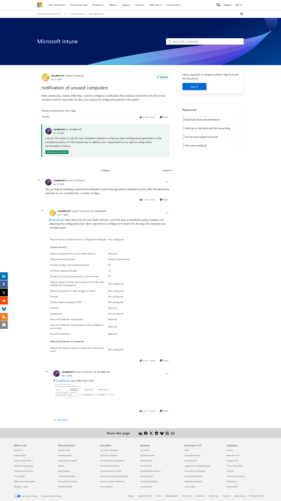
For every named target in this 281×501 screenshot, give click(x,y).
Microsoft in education (109, 450)
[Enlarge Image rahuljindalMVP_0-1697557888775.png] (85, 392)
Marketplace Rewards (193, 481)
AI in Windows (19, 476)
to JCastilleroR (73, 129)
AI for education (106, 486)
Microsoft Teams (146, 476)
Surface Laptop (20, 455)
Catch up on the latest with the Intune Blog (207, 128)
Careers (230, 450)
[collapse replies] (38, 180)
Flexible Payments (65, 486)
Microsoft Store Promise (67, 481)
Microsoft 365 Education (110, 466)
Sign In (238, 4)
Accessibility (231, 481)
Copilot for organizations (23, 466)
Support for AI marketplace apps (197, 466)
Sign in (194, 86)
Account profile (64, 450)
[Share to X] (151, 433)
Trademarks (200, 496)
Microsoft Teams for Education (112, 460)
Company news (233, 460)
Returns (61, 466)
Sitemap (130, 496)
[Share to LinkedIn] (140, 433)
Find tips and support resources (201, 136)
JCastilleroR (57, 75)
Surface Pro (18, 450)
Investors (230, 471)
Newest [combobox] (168, 170)
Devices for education (108, 455)
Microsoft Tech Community (195, 471)
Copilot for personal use (23, 471)
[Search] (218, 5)
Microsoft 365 (145, 466)
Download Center (65, 455)
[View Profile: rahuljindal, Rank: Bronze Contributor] (48, 182)
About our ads (239, 496)
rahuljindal (59, 129)
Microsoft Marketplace (193, 476)
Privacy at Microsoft (234, 466)
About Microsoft (233, 455)
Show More (62, 419)
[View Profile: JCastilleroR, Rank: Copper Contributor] (45, 77)
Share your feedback (196, 145)
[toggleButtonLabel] (241, 14)
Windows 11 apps (21, 486)
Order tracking (64, 471)
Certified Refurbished (66, 476)
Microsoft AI (145, 450)
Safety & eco (214, 496)
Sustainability (232, 486)
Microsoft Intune (78, 14)
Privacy (158, 496)
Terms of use (187, 496)
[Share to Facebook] (145, 433)
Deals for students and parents (112, 481)
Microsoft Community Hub (48, 14)
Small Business (146, 486)
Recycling (226, 496)
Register (228, 4)
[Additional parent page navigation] (66, 14)
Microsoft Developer (193, 455)
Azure (187, 450)
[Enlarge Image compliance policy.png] (91, 296)
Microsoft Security (147, 455)
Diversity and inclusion (236, 476)
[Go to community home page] (39, 4)
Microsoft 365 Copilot (149, 481)
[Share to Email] (172, 433)
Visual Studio (190, 486)
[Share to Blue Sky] (162, 433)
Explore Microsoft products (24, 481)
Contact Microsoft (145, 496)
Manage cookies (171, 496)
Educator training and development (114, 476)
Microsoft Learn (191, 460)
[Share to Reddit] (156, 433)
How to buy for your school (110, 471)
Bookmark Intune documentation (202, 119)
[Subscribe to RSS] (167, 433)
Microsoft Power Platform (150, 471)
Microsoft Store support (67, 460)
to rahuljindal (98, 210)
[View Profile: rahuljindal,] (48, 131)
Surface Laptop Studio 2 (23, 460)
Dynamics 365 (146, 460)
